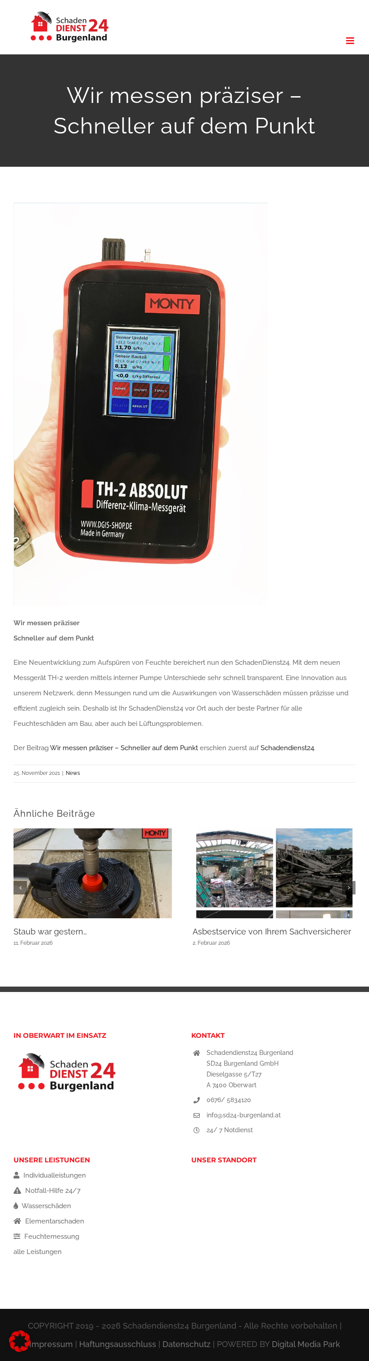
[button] (20, 887)
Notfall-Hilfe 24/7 (52, 1191)
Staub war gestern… (50, 931)
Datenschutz (186, 1344)
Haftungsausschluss (117, 1344)
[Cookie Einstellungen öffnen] (20, 1350)
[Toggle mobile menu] (351, 40)
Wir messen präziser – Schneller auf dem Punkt (124, 748)
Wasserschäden (45, 1206)
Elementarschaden (53, 1221)
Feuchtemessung (50, 1236)
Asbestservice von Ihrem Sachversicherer (272, 931)
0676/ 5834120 (229, 1099)
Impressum (51, 1344)
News (73, 773)
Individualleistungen (54, 1175)
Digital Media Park (306, 1344)
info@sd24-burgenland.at (244, 1115)
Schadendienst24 (287, 748)
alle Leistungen (38, 1252)
